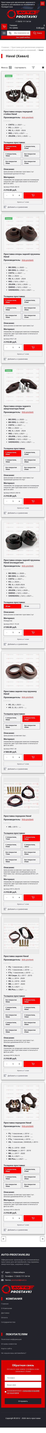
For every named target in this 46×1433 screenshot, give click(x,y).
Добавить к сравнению (18, 207)
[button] (4, 33)
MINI (3, 1239)
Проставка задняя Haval (16, 956)
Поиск (39, 33)
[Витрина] (43, 67)
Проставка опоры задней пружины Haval (22, 255)
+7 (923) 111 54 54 (23, 21)
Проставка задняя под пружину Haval (20, 692)
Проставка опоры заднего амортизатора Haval (17, 407)
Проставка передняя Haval (17, 816)
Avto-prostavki (27, 117)
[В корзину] (33, 195)
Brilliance (42, 1239)
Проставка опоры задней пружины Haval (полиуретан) (22, 561)
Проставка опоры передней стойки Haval (18, 112)
